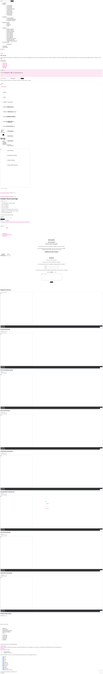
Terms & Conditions (6, 631)
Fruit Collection (10, 33)
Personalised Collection (11, 38)
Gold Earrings (9, 14)
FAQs (4, 633)
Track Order (5, 64)
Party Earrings (9, 13)
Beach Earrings (10, 12)
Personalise (5, 46)
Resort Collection (10, 30)
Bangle (8, 23)
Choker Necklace (10, 18)
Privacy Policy (5, 629)
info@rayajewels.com (18, 72)
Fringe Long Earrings (5, 329)
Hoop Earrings (9, 5)
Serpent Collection (10, 39)
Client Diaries (5, 47)
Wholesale (5, 66)
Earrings (4, 4)
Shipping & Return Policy (7, 630)
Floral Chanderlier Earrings (6, 370)
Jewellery (4, 3)
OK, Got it (2, 648)
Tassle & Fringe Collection (12, 41)
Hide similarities (7, 651)
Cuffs (8, 25)
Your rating (49, 272)
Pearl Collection (10, 37)
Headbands (9, 44)
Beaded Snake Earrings (5, 613)
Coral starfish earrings (4, 196)
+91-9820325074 (6, 72)
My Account (5, 65)
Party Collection (10, 35)
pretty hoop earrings (5, 532)
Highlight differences (8, 652)
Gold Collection (10, 36)
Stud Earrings (9, 10)
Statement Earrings (11, 8)
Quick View (2, 326)
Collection (5, 27)
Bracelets (9, 24)
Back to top (3, 646)
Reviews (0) (5, 235)
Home (4, 141)
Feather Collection (10, 31)
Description (5, 233)
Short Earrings (9, 7)
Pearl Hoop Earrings (5, 410)
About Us (4, 628)
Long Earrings (9, 6)
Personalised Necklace (11, 19)
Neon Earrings (9, 11)
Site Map (4, 67)
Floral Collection (10, 32)
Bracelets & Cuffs (6, 22)
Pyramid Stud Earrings (4, 192)
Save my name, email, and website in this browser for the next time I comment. (52, 270)
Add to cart (2, 219)
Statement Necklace (11, 20)
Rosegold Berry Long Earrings (7, 491)
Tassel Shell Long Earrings (6, 451)
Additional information (7, 234)
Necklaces (5, 16)
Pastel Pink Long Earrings (6, 573)
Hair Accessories (6, 42)
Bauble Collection (10, 29)
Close (1, 53)
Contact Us (5, 63)
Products (4, 142)
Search (22, 78)
